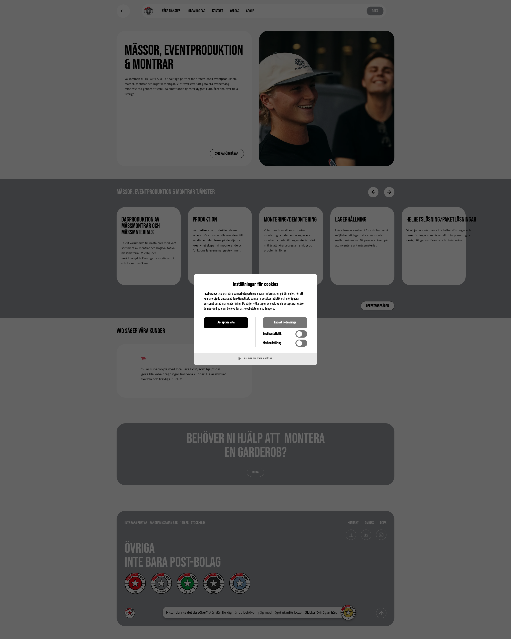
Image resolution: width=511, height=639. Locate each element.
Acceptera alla (226, 322)
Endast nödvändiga (285, 322)
